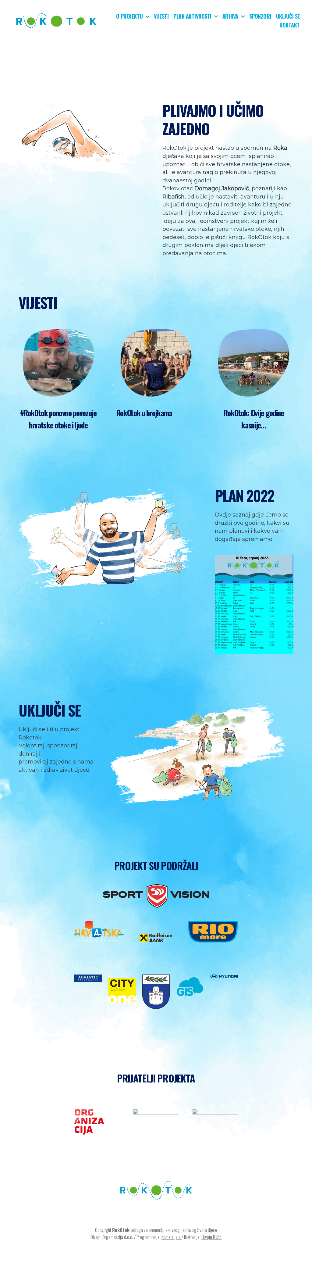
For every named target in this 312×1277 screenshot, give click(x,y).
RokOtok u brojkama (144, 412)
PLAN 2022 (244, 495)
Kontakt (289, 25)
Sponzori (260, 16)
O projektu (129, 16)
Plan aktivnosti (192, 16)
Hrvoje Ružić (211, 1236)
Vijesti (161, 16)
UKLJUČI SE (50, 710)
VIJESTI (38, 302)
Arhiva (230, 16)
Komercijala (171, 1236)
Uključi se (288, 16)
